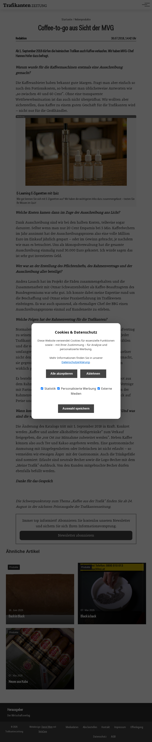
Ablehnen (93, 373)
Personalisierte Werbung (78, 389)
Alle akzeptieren (61, 373)
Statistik (50, 389)
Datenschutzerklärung (76, 362)
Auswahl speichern (76, 408)
